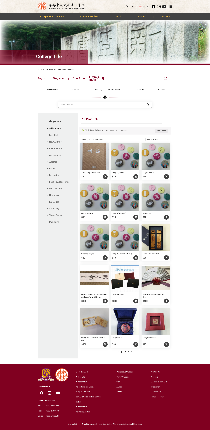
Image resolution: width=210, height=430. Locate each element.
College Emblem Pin (149, 338)
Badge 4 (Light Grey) (119, 213)
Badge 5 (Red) (147, 213)
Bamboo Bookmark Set (151, 254)
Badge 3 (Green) (87, 213)
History (78, 402)
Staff (118, 16)
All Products (55, 128)
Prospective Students (52, 16)
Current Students (90, 16)
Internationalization (83, 412)
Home (40, 69)
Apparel (53, 161)
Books (52, 168)
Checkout (79, 78)
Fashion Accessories (59, 182)
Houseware (54, 195)
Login (41, 78)
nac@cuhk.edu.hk (52, 416)
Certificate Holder (118, 294)
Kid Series (54, 202)
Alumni (141, 16)
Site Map (154, 377)
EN (140, 6)
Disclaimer (155, 387)
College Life (48, 69)
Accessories (55, 155)
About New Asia (82, 372)
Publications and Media (85, 387)
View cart (161, 131)
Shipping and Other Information (107, 90)
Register (59, 78)
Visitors (165, 16)
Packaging (54, 222)
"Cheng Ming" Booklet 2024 (90, 173)
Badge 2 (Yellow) (148, 173)
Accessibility (156, 392)
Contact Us (139, 90)
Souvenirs (59, 69)
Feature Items (52, 90)
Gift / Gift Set (55, 188)
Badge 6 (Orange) (87, 254)
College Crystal (117, 338)
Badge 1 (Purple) (118, 173)
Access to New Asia (159, 382)
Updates (161, 90)
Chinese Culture (82, 382)
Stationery (54, 208)
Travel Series (55, 215)
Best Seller (54, 135)
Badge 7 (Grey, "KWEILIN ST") (122, 254)
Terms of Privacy (157, 397)
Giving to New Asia (83, 392)
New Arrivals (55, 141)
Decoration (54, 175)
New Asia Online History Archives (88, 397)
